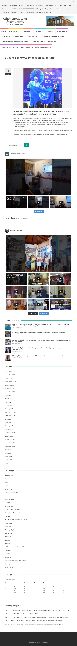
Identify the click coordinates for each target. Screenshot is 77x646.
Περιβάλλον (30, 5)
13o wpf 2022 (46, 130)
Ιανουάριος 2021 (9, 429)
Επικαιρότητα (13, 5)
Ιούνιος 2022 (8, 398)
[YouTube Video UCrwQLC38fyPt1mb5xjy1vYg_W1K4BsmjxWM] (38, 253)
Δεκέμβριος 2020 (10, 432)
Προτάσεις (8, 543)
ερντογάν (7, 516)
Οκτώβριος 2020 (9, 439)
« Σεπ (6, 599)
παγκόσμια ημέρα (10, 530)
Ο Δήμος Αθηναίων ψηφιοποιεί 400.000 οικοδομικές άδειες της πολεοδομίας (39, 356)
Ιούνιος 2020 (8, 453)
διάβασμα (7, 496)
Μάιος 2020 (8, 456)
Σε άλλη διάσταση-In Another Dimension (39, 12)
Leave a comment (62, 134)
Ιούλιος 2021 (8, 419)
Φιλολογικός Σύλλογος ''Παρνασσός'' (15, 560)
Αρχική (4, 5)
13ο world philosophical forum (60, 130)
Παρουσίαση (6, 9)
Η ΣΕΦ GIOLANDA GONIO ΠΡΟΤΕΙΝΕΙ (23, 9)
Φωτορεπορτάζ (9, 567)
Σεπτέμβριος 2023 (10, 375)
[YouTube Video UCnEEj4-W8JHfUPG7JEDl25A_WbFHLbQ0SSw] (38, 177)
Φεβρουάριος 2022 (10, 412)
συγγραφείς (8, 550)
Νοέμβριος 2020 (9, 436)
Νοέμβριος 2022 (9, 385)
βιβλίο (6, 485)
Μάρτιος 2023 (9, 378)
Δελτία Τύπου (9, 489)
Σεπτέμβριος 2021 (10, 415)
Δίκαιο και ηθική (9, 499)
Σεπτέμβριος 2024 (10, 371)
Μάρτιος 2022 (9, 409)
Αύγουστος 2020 (10, 446)
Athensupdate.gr (15, 18)
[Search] (26, 145)
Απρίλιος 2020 (9, 460)
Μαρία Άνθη (8, 523)
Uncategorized (9, 475)
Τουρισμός (5, 12)
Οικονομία (8, 526)
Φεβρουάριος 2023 (10, 381)
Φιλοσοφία (39, 5)
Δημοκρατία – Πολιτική (18, 12)
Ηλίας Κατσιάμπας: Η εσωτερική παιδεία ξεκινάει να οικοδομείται (43, 620)
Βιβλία (6, 482)
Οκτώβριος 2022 (9, 388)
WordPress (44, 642)
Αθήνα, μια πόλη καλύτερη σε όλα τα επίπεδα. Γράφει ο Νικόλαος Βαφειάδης (39, 332)
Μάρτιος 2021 (9, 426)
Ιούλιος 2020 (8, 449)
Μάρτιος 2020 (9, 463)
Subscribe (39, 211)
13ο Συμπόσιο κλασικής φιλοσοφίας (43, 134)
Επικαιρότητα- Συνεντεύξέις (13, 513)
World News (67, 5)
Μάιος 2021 (8, 422)
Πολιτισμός (58, 5)
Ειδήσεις (22, 5)
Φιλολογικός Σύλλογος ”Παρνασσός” (47, 9)
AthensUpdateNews (66, 9)
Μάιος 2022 (8, 402)
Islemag (31, 642)
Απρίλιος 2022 (9, 405)
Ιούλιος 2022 (8, 395)
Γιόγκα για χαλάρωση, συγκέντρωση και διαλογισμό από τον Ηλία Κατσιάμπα (46, 617)
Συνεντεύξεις (49, 5)
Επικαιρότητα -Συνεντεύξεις (13, 509)
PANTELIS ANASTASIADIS (13, 617)
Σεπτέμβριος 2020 (10, 443)
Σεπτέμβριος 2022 (10, 392)
